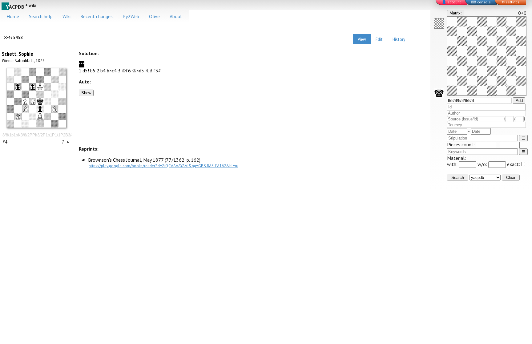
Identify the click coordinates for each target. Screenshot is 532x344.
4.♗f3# (153, 70)
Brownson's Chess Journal (114, 160)
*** (81, 64)
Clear (510, 177)
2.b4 (101, 70)
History (399, 39)
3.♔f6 (124, 70)
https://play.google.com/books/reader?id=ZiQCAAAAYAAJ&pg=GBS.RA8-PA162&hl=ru (163, 165)
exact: (513, 164)
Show (86, 93)
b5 (92, 70)
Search (457, 177)
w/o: (483, 164)
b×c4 (112, 70)
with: (453, 164)
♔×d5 (138, 70)
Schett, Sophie (17, 53)
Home (12, 16)
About (176, 16)
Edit (379, 39)
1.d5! (84, 70)
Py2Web (131, 16)
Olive (154, 16)
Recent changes (96, 16)
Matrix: (455, 13)
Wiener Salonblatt (18, 60)
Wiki (66, 16)
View (362, 39)
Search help (41, 16)
